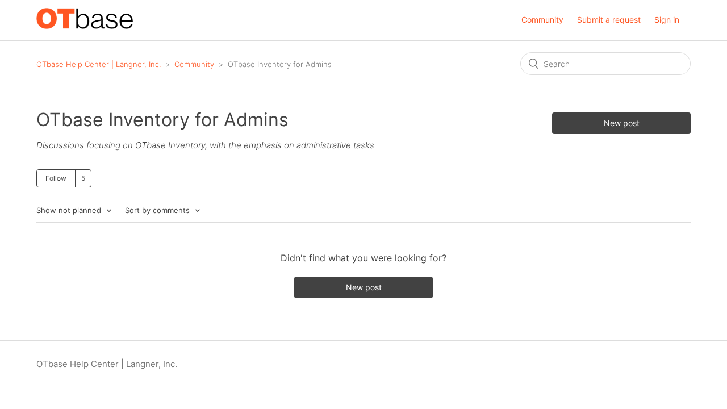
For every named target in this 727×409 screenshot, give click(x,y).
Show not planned (69, 210)
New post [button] (622, 123)
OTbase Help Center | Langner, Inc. (98, 64)
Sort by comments (158, 210)
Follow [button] (55, 178)
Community (542, 19)
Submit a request (609, 19)
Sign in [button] (666, 19)
